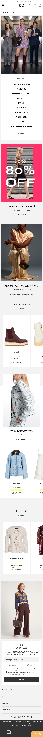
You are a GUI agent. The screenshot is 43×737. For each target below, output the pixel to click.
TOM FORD (21, 117)
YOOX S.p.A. (32, 721)
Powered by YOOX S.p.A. (8, 721)
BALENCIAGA (21, 112)
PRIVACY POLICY (26, 725)
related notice (20, 674)
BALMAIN (21, 108)
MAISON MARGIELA (21, 94)
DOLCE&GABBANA (21, 84)
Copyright (18, 721)
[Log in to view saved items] (35, 5)
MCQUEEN (21, 98)
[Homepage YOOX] (21, 5)
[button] (21, 689)
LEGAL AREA (15, 725)
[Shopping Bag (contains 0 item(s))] (40, 5)
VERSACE (21, 89)
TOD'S (21, 122)
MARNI (21, 103)
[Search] (30, 5)
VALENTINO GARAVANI (21, 126)
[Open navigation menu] (3, 5)
